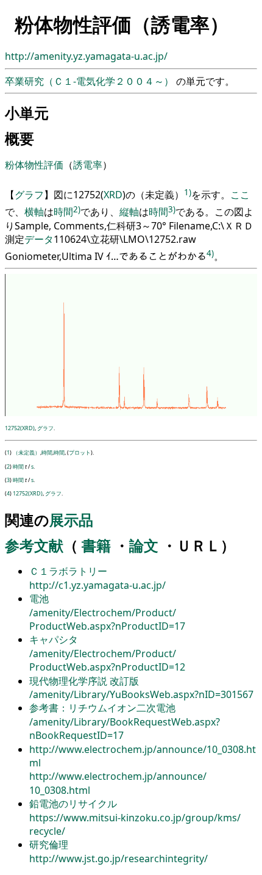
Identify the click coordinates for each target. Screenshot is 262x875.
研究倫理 (48, 844)
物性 (34, 164)
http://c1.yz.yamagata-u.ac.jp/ (97, 585)
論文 (143, 545)
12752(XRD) (20, 428)
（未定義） (26, 452)
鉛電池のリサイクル (73, 803)
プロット (80, 452)
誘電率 (87, 164)
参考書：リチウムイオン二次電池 (102, 708)
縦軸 (129, 212)
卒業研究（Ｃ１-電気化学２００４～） (90, 81)
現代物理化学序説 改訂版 (84, 681)
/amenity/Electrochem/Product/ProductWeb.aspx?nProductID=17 (107, 619)
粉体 (14, 164)
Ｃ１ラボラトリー (68, 571)
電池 (39, 598)
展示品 (71, 520)
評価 (53, 164)
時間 (63, 212)
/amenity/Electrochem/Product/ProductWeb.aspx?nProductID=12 (107, 660)
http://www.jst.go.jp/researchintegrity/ (118, 858)
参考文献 (34, 545)
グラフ (29, 195)
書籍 (96, 545)
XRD (113, 195)
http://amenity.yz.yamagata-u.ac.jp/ (86, 56)
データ (39, 239)
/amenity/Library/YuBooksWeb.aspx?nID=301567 (141, 694)
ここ (240, 195)
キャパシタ (53, 639)
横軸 (34, 212)
